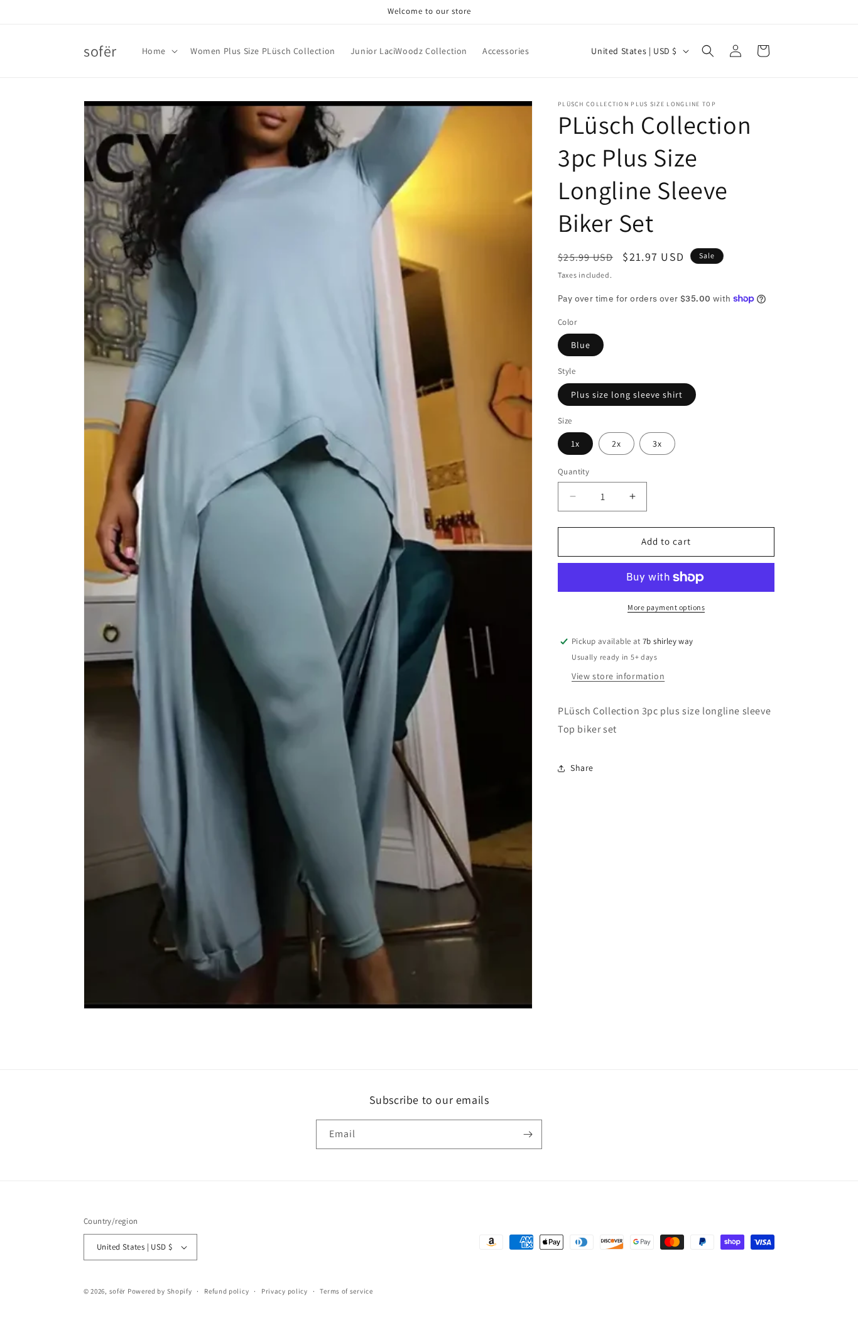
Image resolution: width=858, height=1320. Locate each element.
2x (616, 443)
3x (657, 443)
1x (575, 443)
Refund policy (226, 1291)
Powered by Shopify (160, 1291)
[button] (158, 51)
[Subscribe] (527, 1134)
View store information (618, 676)
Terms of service (346, 1291)
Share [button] (582, 767)
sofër (117, 1291)
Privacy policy (284, 1291)
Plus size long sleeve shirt (627, 394)
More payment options (666, 607)
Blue (580, 345)
